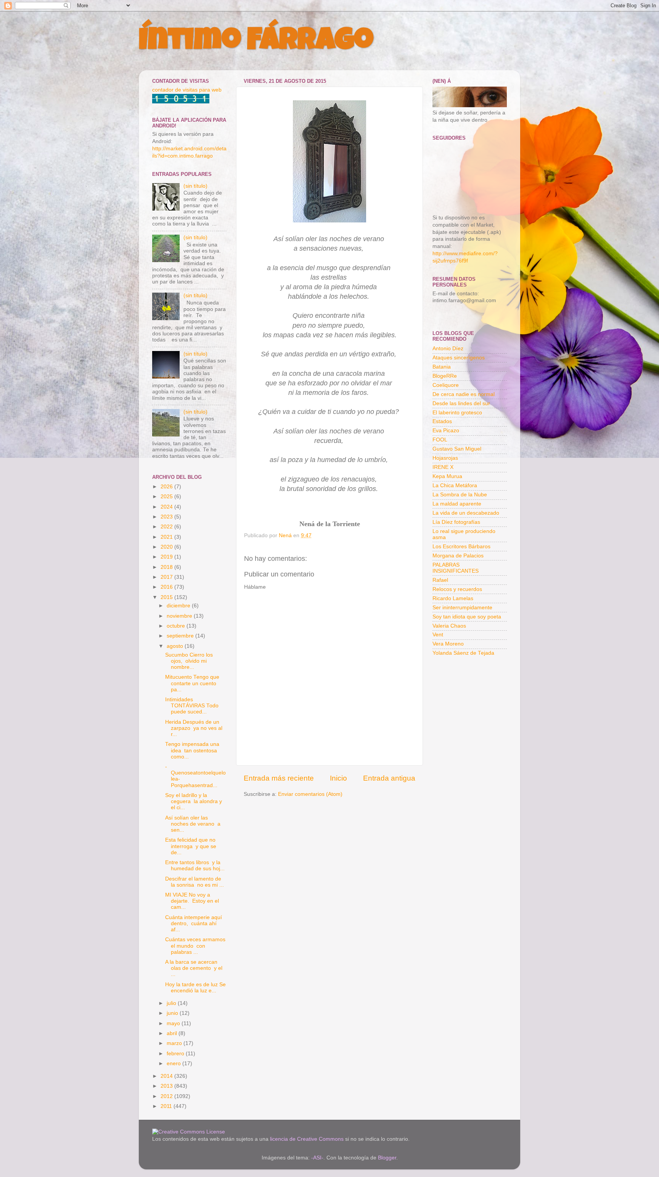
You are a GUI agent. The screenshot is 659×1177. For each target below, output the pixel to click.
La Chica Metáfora (454, 485)
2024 (167, 507)
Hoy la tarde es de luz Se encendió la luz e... (195, 987)
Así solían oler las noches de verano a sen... (192, 824)
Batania (441, 367)
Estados (442, 421)
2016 (167, 587)
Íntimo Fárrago (256, 42)
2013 (167, 1086)
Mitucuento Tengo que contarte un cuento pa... (192, 683)
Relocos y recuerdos (457, 589)
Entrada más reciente (279, 778)
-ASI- (317, 1158)
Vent (437, 635)
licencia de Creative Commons (307, 1139)
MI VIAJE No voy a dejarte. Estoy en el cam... (192, 901)
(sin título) (195, 186)
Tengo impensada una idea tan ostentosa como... (192, 750)
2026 (167, 486)
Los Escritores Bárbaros (461, 546)
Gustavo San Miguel (456, 449)
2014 (167, 1076)
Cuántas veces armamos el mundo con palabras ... (195, 946)
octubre (176, 626)
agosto (176, 646)
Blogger (387, 1158)
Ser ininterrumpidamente (462, 607)
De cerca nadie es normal (463, 394)
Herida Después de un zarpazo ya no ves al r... (193, 728)
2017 (167, 577)
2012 (167, 1096)
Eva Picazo (445, 430)
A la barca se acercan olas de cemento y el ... (193, 968)
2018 (167, 567)
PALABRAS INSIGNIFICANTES (455, 568)
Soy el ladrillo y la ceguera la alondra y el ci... (193, 801)
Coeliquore (445, 385)
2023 (167, 517)
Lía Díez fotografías (456, 522)
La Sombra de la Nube (459, 495)
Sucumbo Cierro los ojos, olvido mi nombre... (189, 661)
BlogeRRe (444, 376)
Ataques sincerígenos (458, 358)
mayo (174, 1023)
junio (173, 1013)
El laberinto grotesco (457, 412)
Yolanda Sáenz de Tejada (463, 653)
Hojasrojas (445, 458)
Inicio (338, 778)
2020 (167, 547)
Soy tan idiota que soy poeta (466, 617)
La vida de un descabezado (465, 513)
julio (172, 1003)
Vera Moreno (448, 644)
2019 (167, 557)
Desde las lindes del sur (461, 403)
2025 (167, 496)
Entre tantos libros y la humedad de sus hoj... (195, 865)
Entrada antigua (389, 778)
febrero (176, 1053)
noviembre (180, 616)
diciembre (179, 606)
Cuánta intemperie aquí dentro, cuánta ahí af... (193, 923)
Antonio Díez (447, 348)
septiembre (181, 636)
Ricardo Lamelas (452, 598)
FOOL (439, 440)
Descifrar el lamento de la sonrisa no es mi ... (194, 882)
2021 (167, 537)
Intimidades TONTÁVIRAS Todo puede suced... (192, 706)
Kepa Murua (447, 476)
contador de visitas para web (187, 90)
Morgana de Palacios (458, 556)
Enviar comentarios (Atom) (310, 794)
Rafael (440, 580)
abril (172, 1033)
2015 (167, 597)
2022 (167, 527)
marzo (175, 1043)
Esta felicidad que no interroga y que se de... (190, 846)
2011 (167, 1106)
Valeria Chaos (449, 626)
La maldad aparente (456, 504)
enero (174, 1063)
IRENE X (442, 467)
